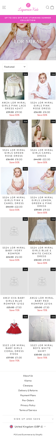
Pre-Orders (28, 400)
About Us (28, 375)
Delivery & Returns (27, 390)
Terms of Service (28, 410)
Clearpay (28, 385)
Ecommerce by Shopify (32, 434)
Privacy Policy (28, 405)
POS (16, 434)
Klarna (28, 380)
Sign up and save (27, 419)
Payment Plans (28, 395)
